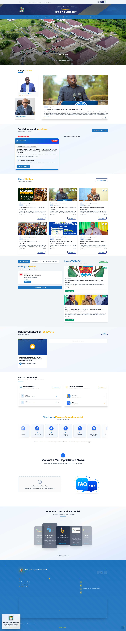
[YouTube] (105, 572)
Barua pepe (48, 2)
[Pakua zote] (56, 394)
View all (104, 333)
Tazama (28, 281)
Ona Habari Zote (101, 180)
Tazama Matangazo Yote (40, 287)
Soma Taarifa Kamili (26, 166)
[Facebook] (98, 572)
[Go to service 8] (67, 555)
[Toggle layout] (19, 615)
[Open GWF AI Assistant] (122, 627)
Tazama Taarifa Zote (100, 130)
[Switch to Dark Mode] (98, 2)
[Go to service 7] (66, 555)
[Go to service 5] (63, 555)
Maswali (22, 2)
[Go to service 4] (62, 555)
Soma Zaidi (44, 116)
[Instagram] (101, 572)
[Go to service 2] (59, 555)
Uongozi (40, 2)
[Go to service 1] (58, 555)
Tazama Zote (56, 387)
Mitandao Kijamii (31, 2)
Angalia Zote (102, 261)
